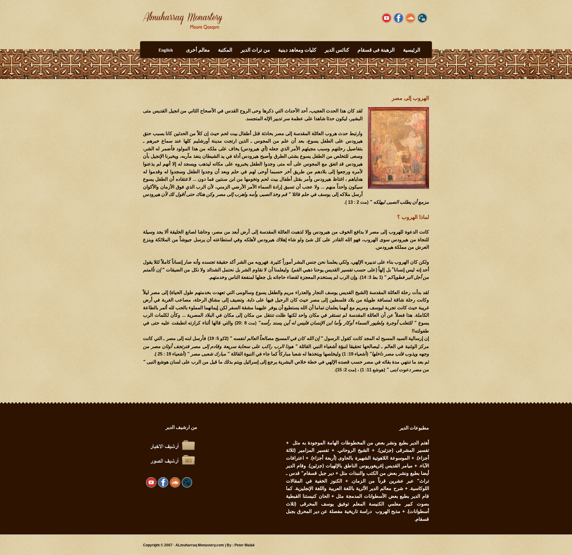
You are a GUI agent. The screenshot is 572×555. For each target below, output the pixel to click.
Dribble (410, 18)
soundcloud (398, 18)
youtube (386, 18)
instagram (422, 18)
